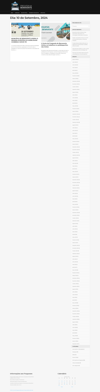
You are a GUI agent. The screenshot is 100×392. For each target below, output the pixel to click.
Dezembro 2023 (75, 146)
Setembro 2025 (75, 89)
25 (64, 384)
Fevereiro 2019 (75, 305)
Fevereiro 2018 (75, 338)
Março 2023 (74, 171)
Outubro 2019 (74, 283)
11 (64, 381)
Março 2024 (74, 138)
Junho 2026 (74, 64)
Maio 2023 (74, 166)
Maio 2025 (74, 100)
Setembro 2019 (75, 286)
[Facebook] (85, 12)
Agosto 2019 (74, 289)
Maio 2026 (74, 67)
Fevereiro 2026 (75, 75)
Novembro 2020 (75, 248)
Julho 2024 (74, 127)
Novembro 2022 (75, 182)
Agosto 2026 (74, 59)
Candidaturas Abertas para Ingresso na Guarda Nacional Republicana (21, 383)
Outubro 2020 (75, 250)
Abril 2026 (74, 70)
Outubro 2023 (75, 152)
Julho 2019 (74, 291)
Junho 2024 (74, 130)
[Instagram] (87, 12)
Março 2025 (74, 105)
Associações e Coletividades (77, 349)
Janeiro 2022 (74, 209)
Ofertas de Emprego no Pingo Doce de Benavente (18, 381)
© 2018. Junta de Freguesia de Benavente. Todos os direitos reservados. (21, 390)
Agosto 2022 (74, 190)
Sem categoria (75, 365)
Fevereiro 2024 (75, 141)
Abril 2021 (74, 234)
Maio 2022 (74, 198)
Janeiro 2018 (74, 341)
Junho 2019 (74, 294)
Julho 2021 (74, 226)
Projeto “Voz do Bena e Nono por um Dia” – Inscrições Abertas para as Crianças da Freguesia (80, 39)
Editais (73, 354)
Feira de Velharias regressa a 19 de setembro (17, 379)
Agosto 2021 (74, 223)
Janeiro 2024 (74, 144)
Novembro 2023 (75, 149)
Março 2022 (74, 204)
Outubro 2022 (75, 185)
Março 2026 (74, 73)
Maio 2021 (74, 231)
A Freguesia (17, 12)
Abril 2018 (74, 332)
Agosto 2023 (74, 157)
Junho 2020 (74, 261)
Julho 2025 (74, 94)
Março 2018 (74, 335)
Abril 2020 (74, 267)
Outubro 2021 (74, 218)
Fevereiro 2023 (75, 174)
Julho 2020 (74, 259)
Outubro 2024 (75, 119)
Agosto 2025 (74, 92)
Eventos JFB (74, 357)
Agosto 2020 (74, 256)
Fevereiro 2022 (75, 207)
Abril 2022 (74, 201)
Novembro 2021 (75, 215)
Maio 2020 (74, 264)
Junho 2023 (74, 163)
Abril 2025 (74, 103)
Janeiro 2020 (74, 275)
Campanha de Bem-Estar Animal (15, 384)
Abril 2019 (74, 300)
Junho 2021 (74, 228)
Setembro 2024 (75, 122)
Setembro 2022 (75, 187)
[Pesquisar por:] (80, 26)
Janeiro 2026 (74, 78)
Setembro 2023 (75, 155)
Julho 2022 (74, 193)
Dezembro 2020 (75, 245)
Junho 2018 (74, 327)
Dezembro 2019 (75, 278)
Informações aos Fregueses (77, 360)
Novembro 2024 (75, 116)
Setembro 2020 (75, 253)
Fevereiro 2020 (75, 272)
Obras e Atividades (76, 362)
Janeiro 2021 (74, 242)
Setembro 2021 (75, 220)
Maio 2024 (74, 133)
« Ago (62, 386)
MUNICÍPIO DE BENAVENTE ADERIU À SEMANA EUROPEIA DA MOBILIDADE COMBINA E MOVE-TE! (24, 40)
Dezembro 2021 (75, 212)
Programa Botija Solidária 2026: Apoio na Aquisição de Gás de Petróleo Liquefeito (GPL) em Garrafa (80, 44)
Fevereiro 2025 (75, 108)
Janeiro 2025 (74, 111)
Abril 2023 (74, 168)
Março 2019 (74, 302)
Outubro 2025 (75, 86)
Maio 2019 (74, 297)
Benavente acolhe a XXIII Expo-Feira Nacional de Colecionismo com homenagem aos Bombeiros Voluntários (80, 33)
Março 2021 (74, 237)
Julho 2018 (74, 324)
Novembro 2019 (75, 280)
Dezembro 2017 (75, 343)
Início (12, 12)
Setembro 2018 (75, 319)
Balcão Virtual (24, 12)
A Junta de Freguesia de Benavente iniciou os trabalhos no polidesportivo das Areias (54, 45)
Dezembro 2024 (75, 114)
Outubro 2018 (75, 316)
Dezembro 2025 (75, 81)
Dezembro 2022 (75, 179)
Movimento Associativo (34, 12)
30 (59, 385)
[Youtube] (89, 12)
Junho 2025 (74, 97)
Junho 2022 (74, 196)
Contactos (42, 12)
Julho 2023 (74, 160)
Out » (72, 386)
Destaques (74, 351)
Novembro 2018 (75, 313)
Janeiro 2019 (74, 308)
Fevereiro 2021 (75, 239)
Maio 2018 (74, 330)
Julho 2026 (74, 62)
